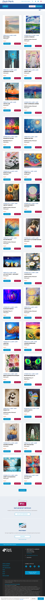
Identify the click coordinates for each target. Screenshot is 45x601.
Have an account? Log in (22, 539)
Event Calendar (6, 563)
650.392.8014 (29, 557)
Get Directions (29, 553)
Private (39, 6)
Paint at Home (6, 575)
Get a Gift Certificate (22, 514)
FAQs (4, 569)
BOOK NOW (17, 43)
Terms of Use (7, 584)
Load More (22, 490)
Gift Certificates (6, 567)
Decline (33, 598)
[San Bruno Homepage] (8, 1)
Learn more (21, 599)
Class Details (7, 43)
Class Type (5, 6)
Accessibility (18, 584)
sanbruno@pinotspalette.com (32, 555)
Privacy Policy (12, 584)
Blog (4, 573)
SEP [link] (40, 10)
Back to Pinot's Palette (26, 1)
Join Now (22, 536)
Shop (4, 571)
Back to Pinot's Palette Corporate (10, 544)
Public (32, 6)
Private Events (6, 565)
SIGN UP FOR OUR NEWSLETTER (32, 573)
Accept (40, 598)
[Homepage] (12, 550)
